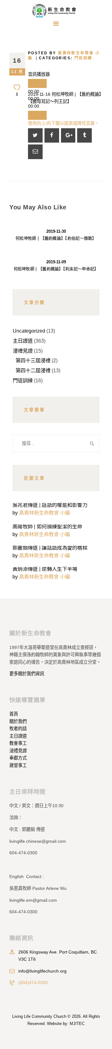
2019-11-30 (56, 231)
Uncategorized (29, 331)
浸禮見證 (23, 351)
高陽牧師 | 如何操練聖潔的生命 (47, 526)
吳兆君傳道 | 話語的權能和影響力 (49, 504)
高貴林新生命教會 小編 (44, 512)
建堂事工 (18, 765)
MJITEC (77, 1023)
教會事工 (18, 743)
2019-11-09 (56, 262)
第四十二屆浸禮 (33, 370)
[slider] (63, 123)
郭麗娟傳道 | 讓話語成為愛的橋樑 (49, 547)
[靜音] (37, 115)
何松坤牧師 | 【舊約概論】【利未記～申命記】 (56, 268)
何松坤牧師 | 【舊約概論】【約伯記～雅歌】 (56, 238)
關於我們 (18, 721)
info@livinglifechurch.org (42, 970)
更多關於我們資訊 (26, 673)
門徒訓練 (83, 58)
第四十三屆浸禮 (33, 360)
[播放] (37, 83)
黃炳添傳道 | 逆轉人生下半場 (44, 568)
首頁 (13, 713)
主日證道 (23, 341)
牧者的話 (18, 728)
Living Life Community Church (39, 1016)
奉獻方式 (18, 757)
